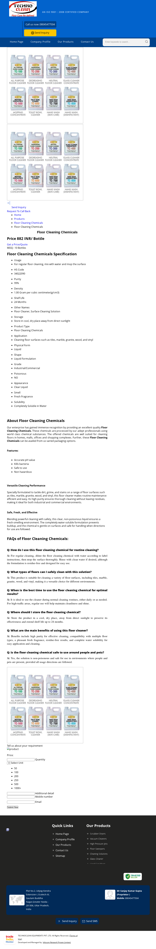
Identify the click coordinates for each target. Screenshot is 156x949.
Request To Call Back (18, 211)
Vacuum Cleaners (98, 838)
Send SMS (92, 921)
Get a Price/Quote (17, 244)
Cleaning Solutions (99, 853)
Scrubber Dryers (98, 833)
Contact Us (87, 41)
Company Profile (40, 41)
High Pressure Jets (99, 843)
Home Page (16, 41)
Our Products (66, 41)
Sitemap (60, 856)
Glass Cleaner (96, 858)
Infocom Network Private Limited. (57, 942)
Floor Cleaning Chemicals (28, 222)
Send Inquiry (41, 32)
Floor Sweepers (97, 848)
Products (19, 219)
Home (17, 215)
